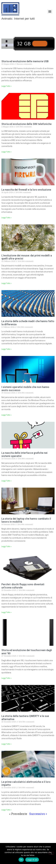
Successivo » (38, 814)
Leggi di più (32, 860)
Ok (21, 860)
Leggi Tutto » (6, 86)
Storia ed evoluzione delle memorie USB (25, 61)
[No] (51, 853)
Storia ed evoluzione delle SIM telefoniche (26, 123)
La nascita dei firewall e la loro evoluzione (26, 189)
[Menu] (49, 11)
